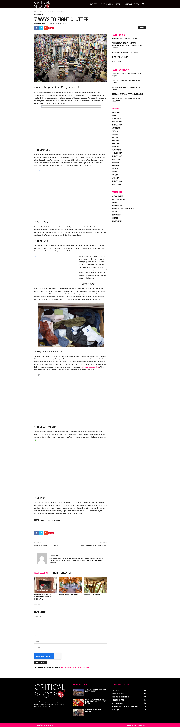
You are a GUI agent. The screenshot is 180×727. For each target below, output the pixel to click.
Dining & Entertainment (119, 199)
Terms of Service (131, 725)
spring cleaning (56, 520)
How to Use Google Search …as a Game (125, 39)
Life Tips (119, 4)
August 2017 (116, 165)
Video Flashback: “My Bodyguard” (94, 546)
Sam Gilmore (116, 99)
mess (48, 520)
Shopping (115, 218)
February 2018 (116, 147)
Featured (93, 4)
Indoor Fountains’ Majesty (69, 595)
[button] (143, 4)
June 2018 (115, 134)
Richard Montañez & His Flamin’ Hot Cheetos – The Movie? (95, 701)
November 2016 (117, 181)
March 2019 (116, 112)
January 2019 (116, 118)
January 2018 (116, 150)
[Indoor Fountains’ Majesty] (70, 585)
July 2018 (115, 131)
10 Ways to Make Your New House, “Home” (95, 690)
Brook (114, 94)
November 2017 (117, 156)
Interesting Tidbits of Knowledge (123, 209)
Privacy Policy (142, 725)
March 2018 (116, 144)
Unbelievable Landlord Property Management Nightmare (43, 597)
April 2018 (115, 140)
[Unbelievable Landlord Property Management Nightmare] (45, 585)
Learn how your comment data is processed (75, 667)
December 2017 (117, 153)
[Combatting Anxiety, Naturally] (78, 712)
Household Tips (106, 4)
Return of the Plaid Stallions (131, 94)
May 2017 (115, 175)
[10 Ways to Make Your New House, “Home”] (78, 692)
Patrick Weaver (41, 23)
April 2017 (115, 178)
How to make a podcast (120, 57)
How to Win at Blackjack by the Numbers (125, 52)
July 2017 (115, 169)
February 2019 (116, 115)
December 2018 (117, 122)
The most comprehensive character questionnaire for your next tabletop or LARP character (127, 45)
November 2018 (117, 125)
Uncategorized (117, 221)
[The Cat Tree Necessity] (95, 585)
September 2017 (117, 162)
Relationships (116, 215)
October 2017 (116, 159)
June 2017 (115, 172)
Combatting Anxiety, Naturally (93, 710)
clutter (42, 520)
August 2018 (116, 128)
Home (36, 11)
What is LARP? (116, 62)
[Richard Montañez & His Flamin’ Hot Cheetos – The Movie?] (78, 702)
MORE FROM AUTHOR (62, 573)
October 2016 (116, 184)
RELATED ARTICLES (42, 573)
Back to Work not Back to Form (46, 546)
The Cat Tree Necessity (93, 595)
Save (52, 28)
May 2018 (115, 137)
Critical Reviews (132, 4)
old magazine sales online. (90, 367)
